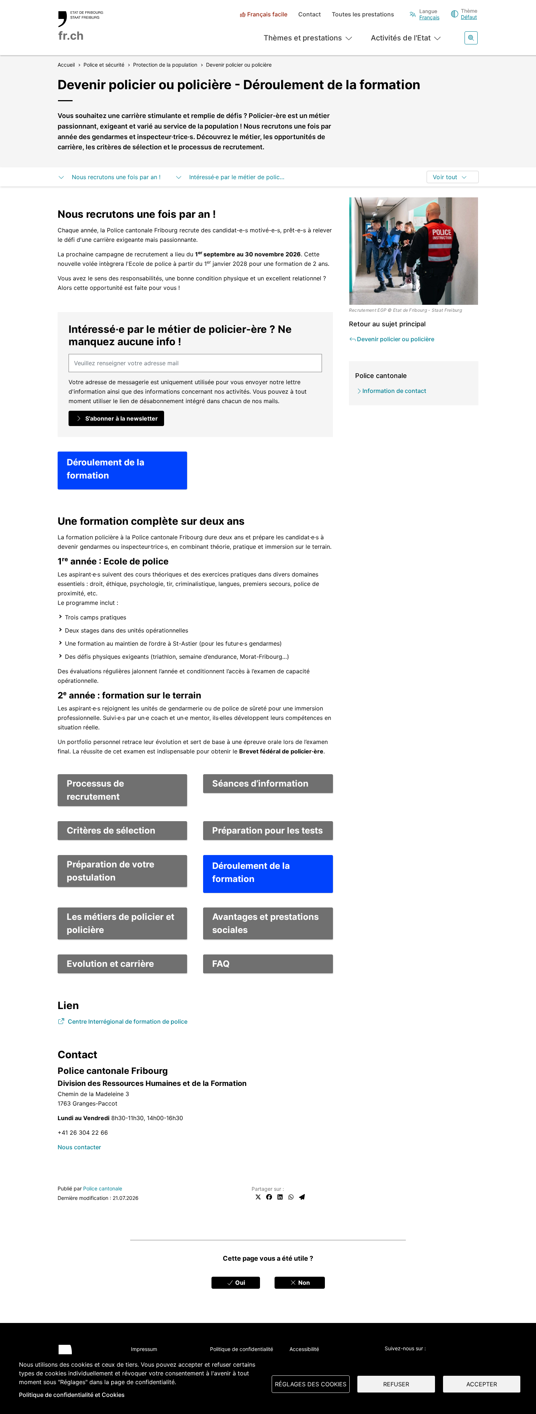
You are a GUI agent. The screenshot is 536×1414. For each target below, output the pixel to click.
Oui (239, 1282)
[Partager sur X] (258, 1197)
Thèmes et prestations (303, 38)
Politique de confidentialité (241, 1349)
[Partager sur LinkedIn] (280, 1197)
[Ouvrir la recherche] (471, 37)
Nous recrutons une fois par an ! (115, 177)
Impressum (144, 1349)
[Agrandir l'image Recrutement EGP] (414, 251)
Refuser (396, 1384)
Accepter (481, 1384)
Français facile (267, 14)
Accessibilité (304, 1349)
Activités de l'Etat (401, 38)
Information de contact (394, 390)
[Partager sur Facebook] (269, 1197)
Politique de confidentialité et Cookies (72, 1394)
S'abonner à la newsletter (121, 418)
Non (303, 1282)
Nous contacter (79, 1147)
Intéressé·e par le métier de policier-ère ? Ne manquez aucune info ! (235, 177)
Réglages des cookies (310, 1384)
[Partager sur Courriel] (302, 1197)
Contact (309, 14)
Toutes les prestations (363, 14)
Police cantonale (102, 1188)
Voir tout (445, 177)
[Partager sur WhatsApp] (291, 1197)
